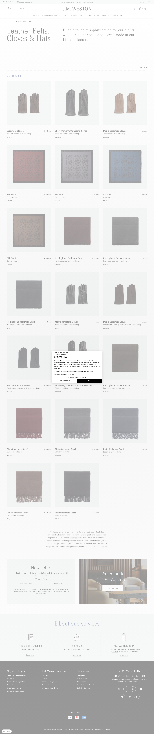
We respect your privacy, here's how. (64, 374)
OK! (89, 381)
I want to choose (64, 381)
